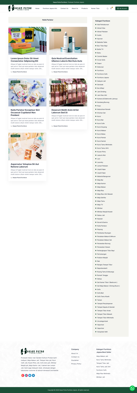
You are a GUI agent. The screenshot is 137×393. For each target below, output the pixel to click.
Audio (99, 35)
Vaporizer (100, 325)
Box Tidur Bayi (102, 46)
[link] (22, 375)
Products (85, 8)
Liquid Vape (101, 169)
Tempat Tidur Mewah (104, 314)
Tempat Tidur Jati (102, 363)
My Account (123, 8)
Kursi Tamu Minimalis (104, 145)
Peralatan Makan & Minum (106, 236)
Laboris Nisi (101, 155)
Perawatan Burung (103, 243)
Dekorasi (100, 67)
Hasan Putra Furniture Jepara (68, 390)
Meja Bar (100, 180)
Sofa (98, 289)
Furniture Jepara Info (50, 8)
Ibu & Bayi (100, 88)
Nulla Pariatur (15, 30)
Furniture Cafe (102, 74)
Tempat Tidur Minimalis (105, 318)
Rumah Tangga (102, 275)
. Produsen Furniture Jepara (68, 2)
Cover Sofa (101, 60)
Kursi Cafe (101, 123)
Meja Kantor (101, 183)
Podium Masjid (102, 258)
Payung (100, 229)
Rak (98, 261)
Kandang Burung (103, 102)
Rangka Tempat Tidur (104, 265)
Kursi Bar (100, 120)
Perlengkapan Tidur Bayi (105, 250)
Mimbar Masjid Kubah (104, 212)
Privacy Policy (76, 364)
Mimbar (100, 208)
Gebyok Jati (101, 81)
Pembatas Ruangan (104, 233)
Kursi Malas (101, 134)
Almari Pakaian (102, 32)
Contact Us (64, 8)
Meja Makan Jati (102, 356)
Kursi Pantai (101, 137)
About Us (75, 8)
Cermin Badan (102, 56)
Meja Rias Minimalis (103, 373)
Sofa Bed (100, 293)
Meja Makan (101, 187)
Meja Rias (100, 190)
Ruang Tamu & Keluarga (105, 272)
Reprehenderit (102, 268)
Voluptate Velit (102, 332)
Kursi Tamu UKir (103, 148)
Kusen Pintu (101, 152)
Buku (99, 53)
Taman (99, 300)
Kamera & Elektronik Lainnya (107, 99)
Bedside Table (102, 42)
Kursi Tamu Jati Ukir (103, 367)
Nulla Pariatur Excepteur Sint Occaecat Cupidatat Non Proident (25, 112)
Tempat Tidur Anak (104, 311)
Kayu (99, 106)
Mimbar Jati (100, 377)
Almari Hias (101, 28)
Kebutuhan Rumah (103, 109)
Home (37, 8)
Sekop (99, 279)
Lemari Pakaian (102, 166)
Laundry (100, 162)
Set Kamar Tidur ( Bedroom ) (107, 282)
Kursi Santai (101, 141)
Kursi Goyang (102, 127)
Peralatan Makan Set (104, 240)
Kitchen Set (101, 113)
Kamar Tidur (95, 8)
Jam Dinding (101, 92)
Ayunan (100, 39)
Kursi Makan (101, 130)
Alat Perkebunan (103, 24)
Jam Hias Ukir (102, 95)
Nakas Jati (101, 215)
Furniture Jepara (103, 77)
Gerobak (100, 84)
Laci (98, 159)
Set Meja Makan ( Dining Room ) (108, 286)
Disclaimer (75, 360)
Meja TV (100, 205)
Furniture (100, 70)
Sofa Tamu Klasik (103, 296)
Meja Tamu (101, 201)
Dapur (99, 63)
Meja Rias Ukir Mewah (105, 194)
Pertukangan (101, 254)
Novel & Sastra (102, 222)
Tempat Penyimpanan (105, 303)
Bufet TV (100, 49)
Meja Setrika (101, 197)
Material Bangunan (104, 176)
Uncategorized (102, 321)
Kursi (99, 116)
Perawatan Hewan (103, 247)
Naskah (100, 219)
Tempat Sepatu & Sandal (105, 307)
